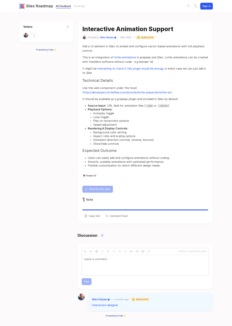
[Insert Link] (148, 251)
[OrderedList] (119, 251)
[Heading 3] (90, 251)
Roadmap (79, 6)
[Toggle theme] (196, 6)
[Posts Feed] (188, 6)
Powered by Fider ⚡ (46, 49)
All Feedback (63, 6)
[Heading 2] (85, 251)
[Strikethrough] (108, 251)
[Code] (125, 251)
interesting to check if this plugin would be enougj (130, 68)
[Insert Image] (142, 251)
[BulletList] (114, 251)
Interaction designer (105, 305)
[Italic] (102, 251)
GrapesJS (91, 175)
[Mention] (137, 251)
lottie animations (125, 57)
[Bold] (96, 251)
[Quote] (131, 251)
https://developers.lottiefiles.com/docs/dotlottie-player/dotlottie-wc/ (127, 92)
